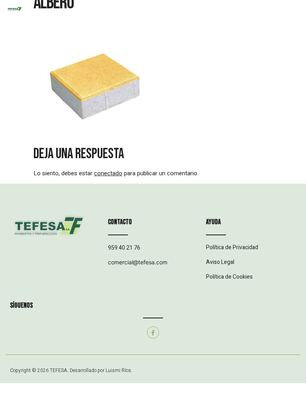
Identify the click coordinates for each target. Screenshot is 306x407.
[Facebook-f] (153, 332)
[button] (153, 16)
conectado (108, 173)
